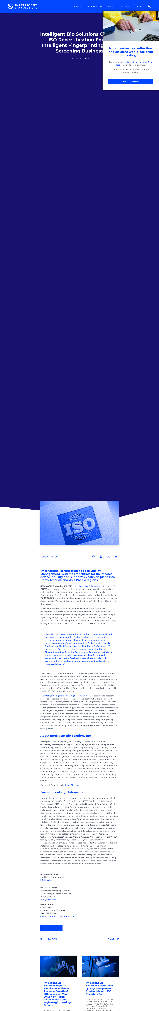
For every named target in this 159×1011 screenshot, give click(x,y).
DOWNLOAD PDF (51, 928)
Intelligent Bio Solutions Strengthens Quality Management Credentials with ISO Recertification (100, 988)
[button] (93, 556)
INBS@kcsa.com (48, 900)
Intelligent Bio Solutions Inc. (88, 586)
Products (77, 6)
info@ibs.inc (46, 880)
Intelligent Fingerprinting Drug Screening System (67, 696)
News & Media (95, 6)
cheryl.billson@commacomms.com (57, 916)
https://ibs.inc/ (72, 785)
